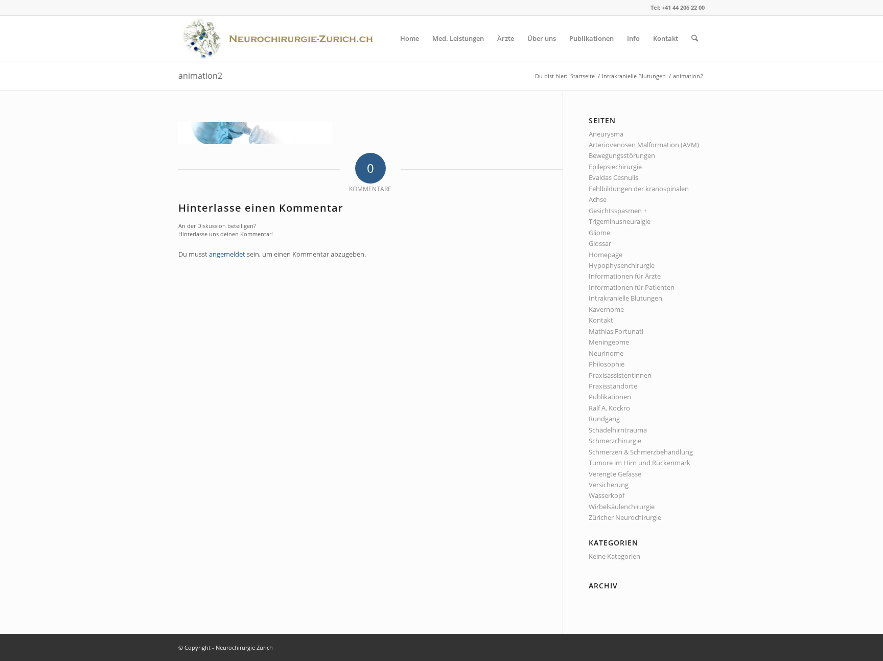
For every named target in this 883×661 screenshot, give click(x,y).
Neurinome (606, 353)
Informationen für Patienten (632, 287)
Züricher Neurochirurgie (625, 517)
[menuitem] (409, 38)
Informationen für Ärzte (625, 276)
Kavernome (606, 309)
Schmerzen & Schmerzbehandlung (641, 452)
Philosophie (606, 364)
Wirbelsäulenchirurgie (622, 506)
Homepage (605, 254)
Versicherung (609, 484)
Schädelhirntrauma (618, 430)
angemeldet (227, 254)
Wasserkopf (606, 495)
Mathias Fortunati (616, 331)
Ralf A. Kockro (609, 408)
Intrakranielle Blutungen (625, 298)
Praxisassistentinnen (620, 375)
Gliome (599, 232)
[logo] (280, 38)
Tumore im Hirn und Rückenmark (639, 462)
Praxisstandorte (613, 386)
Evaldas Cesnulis (613, 177)
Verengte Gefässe (615, 473)
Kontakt (601, 320)
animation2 (200, 75)
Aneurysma (606, 134)
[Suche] (695, 38)
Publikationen (610, 396)
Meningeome (609, 342)
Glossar (600, 243)
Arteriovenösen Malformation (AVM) (644, 144)
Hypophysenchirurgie (622, 265)
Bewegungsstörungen (622, 155)
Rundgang (604, 418)
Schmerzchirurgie (615, 440)
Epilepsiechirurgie (615, 166)
